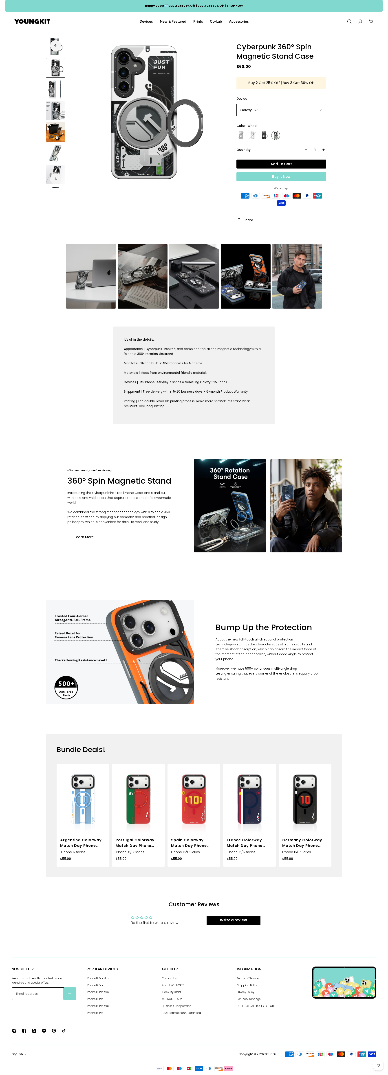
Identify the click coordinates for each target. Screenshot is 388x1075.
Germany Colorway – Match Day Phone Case (304, 842)
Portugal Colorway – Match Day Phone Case (137, 842)
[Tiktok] (64, 1031)
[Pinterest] (54, 1031)
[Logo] (32, 21)
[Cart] (371, 21)
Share (248, 220)
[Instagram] (14, 1031)
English (17, 1054)
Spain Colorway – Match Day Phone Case (189, 842)
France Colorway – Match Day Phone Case (246, 842)
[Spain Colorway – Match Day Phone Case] (194, 799)
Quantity (243, 149)
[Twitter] (34, 1031)
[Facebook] (24, 1031)
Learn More (84, 537)
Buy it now (281, 176)
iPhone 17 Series (73, 852)
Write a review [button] (233, 920)
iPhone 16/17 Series (130, 852)
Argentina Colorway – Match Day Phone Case (83, 842)
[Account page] (360, 21)
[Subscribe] (69, 994)
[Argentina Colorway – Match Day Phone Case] (83, 799)
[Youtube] (44, 1031)
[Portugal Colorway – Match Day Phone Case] (138, 799)
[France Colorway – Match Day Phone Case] (249, 799)
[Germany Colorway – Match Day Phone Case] (305, 799)
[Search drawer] (349, 21)
